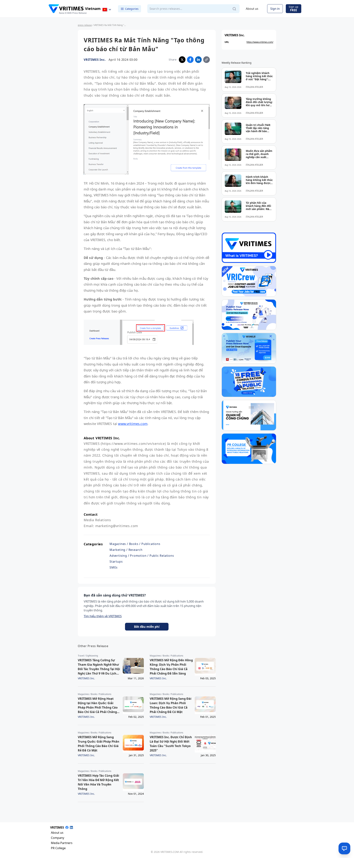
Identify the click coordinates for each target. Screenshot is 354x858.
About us (252, 9)
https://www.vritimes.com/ (260, 42)
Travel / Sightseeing (88, 655)
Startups (116, 561)
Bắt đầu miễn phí (146, 627)
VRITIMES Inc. (95, 60)
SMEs (114, 567)
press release (85, 25)
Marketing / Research (126, 550)
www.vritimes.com (133, 423)
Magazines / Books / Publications (135, 544)
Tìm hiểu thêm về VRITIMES (103, 616)
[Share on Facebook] (190, 59)
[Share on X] (182, 59)
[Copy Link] (206, 59)
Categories (131, 8)
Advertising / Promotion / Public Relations (142, 556)
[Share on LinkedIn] (198, 59)
